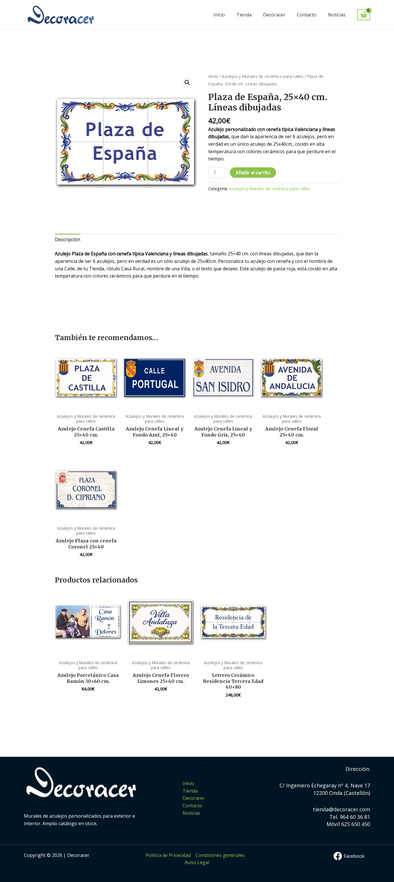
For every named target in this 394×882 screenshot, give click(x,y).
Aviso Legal (197, 862)
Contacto (306, 15)
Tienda (244, 15)
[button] (187, 82)
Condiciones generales (220, 855)
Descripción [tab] (67, 239)
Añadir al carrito (253, 172)
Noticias (337, 15)
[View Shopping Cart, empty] (363, 14)
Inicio (219, 15)
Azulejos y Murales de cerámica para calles (262, 76)
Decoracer (274, 15)
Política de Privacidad (168, 855)
